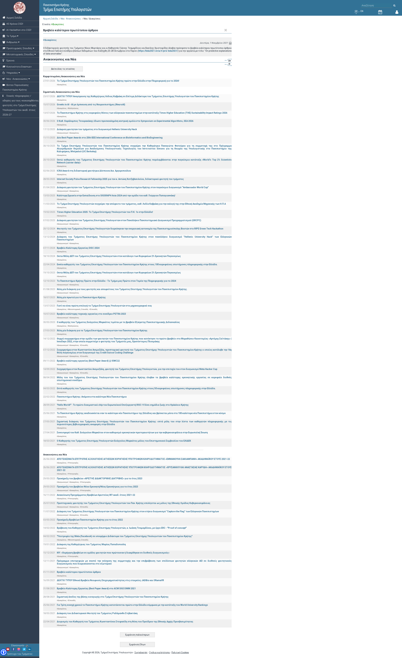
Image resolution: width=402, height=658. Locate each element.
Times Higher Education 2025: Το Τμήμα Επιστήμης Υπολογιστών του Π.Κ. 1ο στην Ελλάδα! (105, 212)
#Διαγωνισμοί (62, 133)
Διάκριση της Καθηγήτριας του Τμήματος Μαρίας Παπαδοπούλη (91, 544)
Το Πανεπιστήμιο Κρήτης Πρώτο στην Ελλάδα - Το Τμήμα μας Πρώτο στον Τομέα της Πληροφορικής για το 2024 (116, 281)
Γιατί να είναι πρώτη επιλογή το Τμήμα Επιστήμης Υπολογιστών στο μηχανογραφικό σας (104, 305)
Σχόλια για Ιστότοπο (159, 652)
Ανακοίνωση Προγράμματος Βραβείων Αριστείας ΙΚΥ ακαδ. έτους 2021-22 (96, 495)
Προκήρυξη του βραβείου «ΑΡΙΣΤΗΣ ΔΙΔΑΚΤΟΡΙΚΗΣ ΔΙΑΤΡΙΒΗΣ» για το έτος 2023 (99, 478)
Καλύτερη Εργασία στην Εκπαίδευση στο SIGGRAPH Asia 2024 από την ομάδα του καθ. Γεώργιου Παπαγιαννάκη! (116, 195)
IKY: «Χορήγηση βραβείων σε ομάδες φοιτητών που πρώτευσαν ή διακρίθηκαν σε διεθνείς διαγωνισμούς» (113, 552)
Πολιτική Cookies (180, 652)
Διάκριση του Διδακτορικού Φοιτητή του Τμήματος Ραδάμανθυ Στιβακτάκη (97, 613)
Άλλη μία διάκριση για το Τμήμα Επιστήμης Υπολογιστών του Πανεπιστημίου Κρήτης (102, 330)
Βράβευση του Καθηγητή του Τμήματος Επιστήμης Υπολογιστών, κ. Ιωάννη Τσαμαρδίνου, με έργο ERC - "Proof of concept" (122, 528)
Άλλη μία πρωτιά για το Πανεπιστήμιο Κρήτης (81, 297)
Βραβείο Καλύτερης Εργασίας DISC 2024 (78, 248)
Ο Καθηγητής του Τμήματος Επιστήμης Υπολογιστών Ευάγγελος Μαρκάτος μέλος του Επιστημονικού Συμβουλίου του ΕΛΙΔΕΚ (124, 441)
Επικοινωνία (17, 645)
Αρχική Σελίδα (50, 18)
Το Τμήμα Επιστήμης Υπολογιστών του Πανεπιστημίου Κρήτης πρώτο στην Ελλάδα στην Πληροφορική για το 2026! (118, 81)
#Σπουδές (93, 309)
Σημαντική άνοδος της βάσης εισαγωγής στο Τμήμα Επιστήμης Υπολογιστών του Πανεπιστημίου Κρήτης (112, 597)
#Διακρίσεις (50, 40)
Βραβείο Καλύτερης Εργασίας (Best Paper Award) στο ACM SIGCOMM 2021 (96, 588)
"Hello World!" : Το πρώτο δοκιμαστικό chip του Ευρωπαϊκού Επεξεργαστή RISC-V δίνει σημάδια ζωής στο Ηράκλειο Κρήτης (123, 405)
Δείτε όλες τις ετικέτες (63, 69)
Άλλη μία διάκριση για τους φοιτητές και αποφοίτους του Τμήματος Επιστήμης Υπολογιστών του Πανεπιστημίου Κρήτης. (122, 289)
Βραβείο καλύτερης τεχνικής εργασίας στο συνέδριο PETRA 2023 (91, 314)
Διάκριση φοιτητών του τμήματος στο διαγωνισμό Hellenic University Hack (97, 129)
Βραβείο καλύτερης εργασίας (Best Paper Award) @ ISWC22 (88, 361)
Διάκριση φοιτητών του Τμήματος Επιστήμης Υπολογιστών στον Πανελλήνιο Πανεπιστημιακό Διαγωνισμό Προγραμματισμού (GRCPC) (129, 220)
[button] (3, 652)
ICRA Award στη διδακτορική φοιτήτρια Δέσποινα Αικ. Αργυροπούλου (94, 170)
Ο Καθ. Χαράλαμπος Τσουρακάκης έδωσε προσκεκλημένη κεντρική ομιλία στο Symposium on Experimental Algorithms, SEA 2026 (125, 121)
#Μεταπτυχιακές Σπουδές (78, 309)
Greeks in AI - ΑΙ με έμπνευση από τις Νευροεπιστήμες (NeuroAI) (91, 104)
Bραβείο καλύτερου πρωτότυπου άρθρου (79, 572)
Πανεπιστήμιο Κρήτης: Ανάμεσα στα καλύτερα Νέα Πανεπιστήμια (92, 396)
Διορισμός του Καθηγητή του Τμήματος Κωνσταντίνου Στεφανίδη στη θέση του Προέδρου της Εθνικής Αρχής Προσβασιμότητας (125, 621)
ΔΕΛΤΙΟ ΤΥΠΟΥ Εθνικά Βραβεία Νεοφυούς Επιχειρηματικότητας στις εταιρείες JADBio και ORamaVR (110, 580)
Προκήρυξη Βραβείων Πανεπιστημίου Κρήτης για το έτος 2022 (90, 519)
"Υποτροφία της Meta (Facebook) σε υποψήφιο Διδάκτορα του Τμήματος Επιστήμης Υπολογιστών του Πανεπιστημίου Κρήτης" (124, 536)
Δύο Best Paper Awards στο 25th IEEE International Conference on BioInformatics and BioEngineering (110, 137)
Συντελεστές (141, 652)
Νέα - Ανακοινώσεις (71, 18)
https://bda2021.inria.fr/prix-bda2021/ (158, 51)
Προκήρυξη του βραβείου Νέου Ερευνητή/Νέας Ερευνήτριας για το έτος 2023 (97, 486)
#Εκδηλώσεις (73, 108)
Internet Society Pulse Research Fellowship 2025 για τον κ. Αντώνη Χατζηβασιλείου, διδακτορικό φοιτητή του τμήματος (120, 179)
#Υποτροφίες (73, 463)
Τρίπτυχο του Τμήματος (20, 654)
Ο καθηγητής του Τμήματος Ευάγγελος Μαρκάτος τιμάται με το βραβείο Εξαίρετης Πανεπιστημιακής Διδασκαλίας (118, 322)
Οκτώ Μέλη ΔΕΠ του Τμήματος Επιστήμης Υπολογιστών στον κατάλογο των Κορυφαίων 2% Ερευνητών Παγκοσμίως (119, 256)
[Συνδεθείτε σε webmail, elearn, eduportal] (396, 12)
